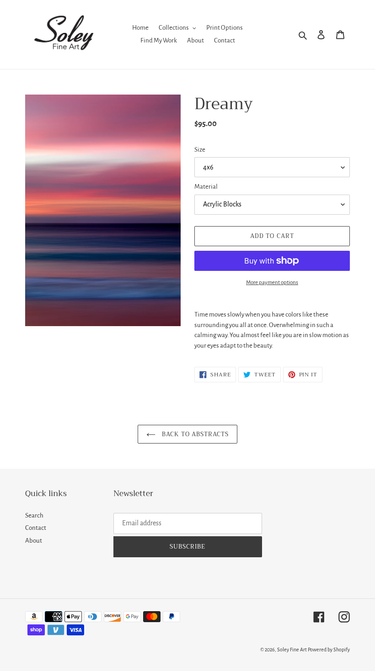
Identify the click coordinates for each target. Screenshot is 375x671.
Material (206, 186)
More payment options (272, 282)
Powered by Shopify (329, 649)
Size (199, 149)
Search (34, 515)
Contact (35, 527)
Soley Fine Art (292, 649)
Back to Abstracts (194, 434)
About (33, 540)
